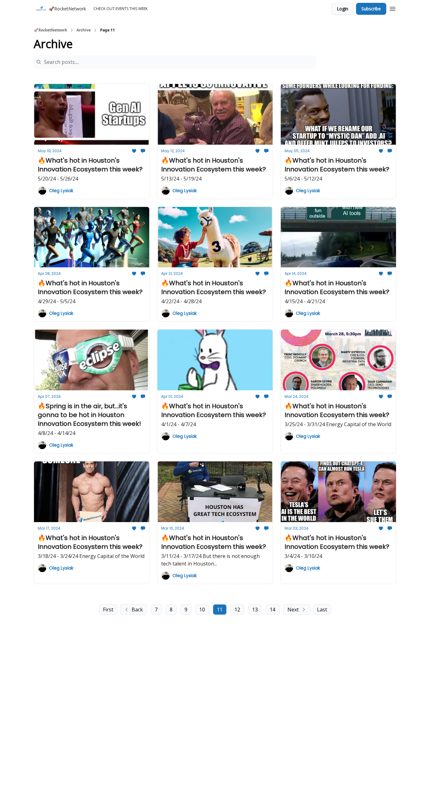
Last (322, 609)
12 (237, 609)
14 (272, 609)
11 (220, 609)
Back (137, 609)
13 (255, 609)
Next (293, 609)
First (108, 609)
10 (202, 609)
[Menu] (392, 8)
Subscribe (371, 9)
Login (342, 9)
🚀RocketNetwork (50, 30)
